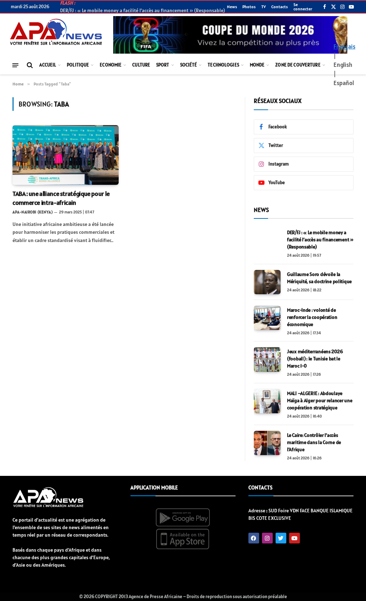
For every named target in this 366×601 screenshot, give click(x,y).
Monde (257, 65)
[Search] (29, 65)
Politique (78, 65)
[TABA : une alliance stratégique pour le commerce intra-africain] (66, 155)
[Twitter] (281, 538)
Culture (141, 65)
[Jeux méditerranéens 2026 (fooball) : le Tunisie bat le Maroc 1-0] (267, 359)
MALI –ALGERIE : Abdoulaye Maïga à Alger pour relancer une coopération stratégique (319, 400)
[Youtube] (294, 538)
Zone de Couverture (297, 65)
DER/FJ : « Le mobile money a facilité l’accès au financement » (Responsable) (320, 239)
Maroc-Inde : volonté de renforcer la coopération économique (312, 317)
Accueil (47, 65)
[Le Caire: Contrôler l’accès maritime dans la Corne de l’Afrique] (267, 443)
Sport (162, 65)
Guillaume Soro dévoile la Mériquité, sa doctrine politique (319, 278)
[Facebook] (253, 538)
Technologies (223, 65)
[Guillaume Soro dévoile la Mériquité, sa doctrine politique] (267, 282)
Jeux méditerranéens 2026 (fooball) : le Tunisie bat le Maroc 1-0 (315, 358)
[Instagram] (267, 538)
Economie (111, 65)
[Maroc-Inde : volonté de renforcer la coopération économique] (267, 318)
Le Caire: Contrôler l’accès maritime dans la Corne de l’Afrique (314, 442)
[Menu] (16, 65)
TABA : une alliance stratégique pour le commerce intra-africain (61, 197)
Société (188, 65)
